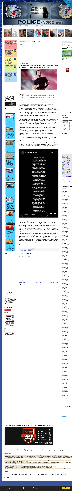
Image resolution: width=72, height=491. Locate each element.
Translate (38, 41)
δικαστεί (32, 137)
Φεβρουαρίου (64, 196)
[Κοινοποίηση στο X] (30, 249)
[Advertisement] (38, 53)
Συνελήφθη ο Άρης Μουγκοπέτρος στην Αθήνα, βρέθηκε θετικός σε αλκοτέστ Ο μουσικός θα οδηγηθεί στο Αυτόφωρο (9, 51)
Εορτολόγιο (69, 152)
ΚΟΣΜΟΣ (36, 25)
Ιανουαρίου (64, 278)
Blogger (65, 474)
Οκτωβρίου (64, 282)
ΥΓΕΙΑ (16, 25)
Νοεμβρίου (64, 200)
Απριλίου (63, 258)
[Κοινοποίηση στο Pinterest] (33, 249)
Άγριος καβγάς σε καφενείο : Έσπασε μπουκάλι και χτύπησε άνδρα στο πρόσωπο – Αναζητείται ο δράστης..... (9, 67)
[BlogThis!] (29, 249)
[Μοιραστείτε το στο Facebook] (31, 249)
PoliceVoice (13, 5)
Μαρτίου (63, 195)
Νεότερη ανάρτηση (22, 282)
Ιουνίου (63, 191)
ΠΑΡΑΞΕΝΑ (42, 25)
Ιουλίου (63, 270)
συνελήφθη (32, 127)
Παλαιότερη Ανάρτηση (54, 282)
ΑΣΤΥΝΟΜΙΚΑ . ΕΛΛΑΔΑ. (26, 250)
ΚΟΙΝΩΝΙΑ (26, 25)
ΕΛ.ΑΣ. (12, 25)
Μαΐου (63, 192)
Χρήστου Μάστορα (25, 105)
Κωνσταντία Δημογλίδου (35, 104)
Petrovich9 (58, 474)
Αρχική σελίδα (38, 282)
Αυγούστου (64, 188)
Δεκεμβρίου (64, 199)
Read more (9, 56)
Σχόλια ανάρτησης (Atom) (28, 284)
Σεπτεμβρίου (64, 203)
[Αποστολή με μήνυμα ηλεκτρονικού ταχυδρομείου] (28, 249)
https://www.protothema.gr (27, 244)
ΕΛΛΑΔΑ (31, 25)
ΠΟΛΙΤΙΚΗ (21, 25)
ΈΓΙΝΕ (66, 487)
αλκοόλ (44, 105)
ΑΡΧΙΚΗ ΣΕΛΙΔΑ (6, 25)
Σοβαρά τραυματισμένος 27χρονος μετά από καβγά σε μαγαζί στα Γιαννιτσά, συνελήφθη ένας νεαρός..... (9, 59)
